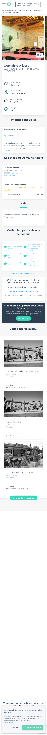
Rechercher (23, 318)
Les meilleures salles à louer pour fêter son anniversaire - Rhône (35, 247)
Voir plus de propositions (23, 498)
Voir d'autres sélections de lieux (23, 274)
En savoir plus (8, 722)
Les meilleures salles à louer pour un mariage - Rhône (35, 256)
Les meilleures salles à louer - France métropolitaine (35, 264)
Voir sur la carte (10, 175)
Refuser (15, 727)
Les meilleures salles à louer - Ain (15, 264)
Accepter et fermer (32, 727)
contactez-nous (23, 298)
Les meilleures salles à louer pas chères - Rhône (15, 256)
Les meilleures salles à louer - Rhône (15, 247)
